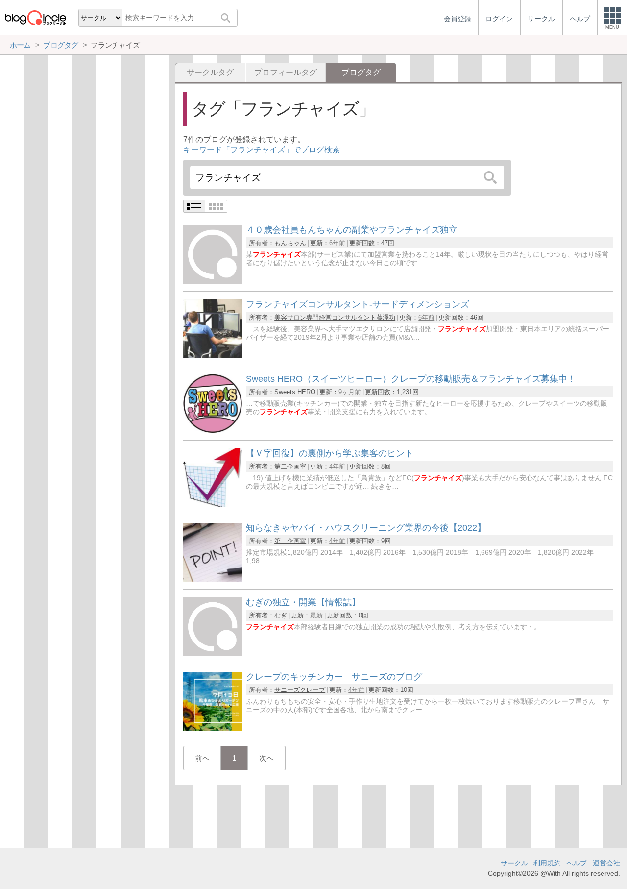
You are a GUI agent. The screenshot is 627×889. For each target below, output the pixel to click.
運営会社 (606, 863)
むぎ (280, 615)
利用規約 (547, 863)
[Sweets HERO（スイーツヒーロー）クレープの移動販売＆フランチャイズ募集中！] (212, 430)
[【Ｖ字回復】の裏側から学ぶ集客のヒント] (212, 504)
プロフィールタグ (285, 72)
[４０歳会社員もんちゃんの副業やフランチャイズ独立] (212, 281)
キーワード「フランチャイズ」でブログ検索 (261, 150)
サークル (514, 863)
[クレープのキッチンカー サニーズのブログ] (212, 728)
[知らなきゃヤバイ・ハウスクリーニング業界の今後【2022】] (212, 579)
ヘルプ (576, 863)
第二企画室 (290, 466)
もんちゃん (290, 243)
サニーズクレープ (299, 689)
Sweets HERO (294, 391)
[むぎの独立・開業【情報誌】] (212, 653)
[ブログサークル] (35, 17)
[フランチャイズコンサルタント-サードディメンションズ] (212, 355)
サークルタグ (210, 72)
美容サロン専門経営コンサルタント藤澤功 (334, 317)
